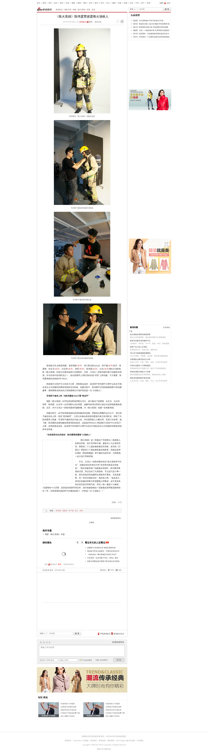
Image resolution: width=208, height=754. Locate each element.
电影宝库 (67, 10)
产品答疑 (140, 741)
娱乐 (56, 3)
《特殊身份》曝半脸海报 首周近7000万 (101, 554)
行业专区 (166, 327)
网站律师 (110, 741)
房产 (143, 3)
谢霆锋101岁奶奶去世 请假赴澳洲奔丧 (101, 548)
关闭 (120, 570)
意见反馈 (46, 570)
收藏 (125, 3)
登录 (59, 564)
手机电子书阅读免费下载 (70, 713)
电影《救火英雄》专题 (81, 10)
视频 (73, 3)
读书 (90, 3)
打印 (112, 570)
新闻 (44, 3)
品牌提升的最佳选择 (68, 707)
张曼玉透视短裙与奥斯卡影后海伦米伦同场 (103, 561)
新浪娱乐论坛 (119, 634)
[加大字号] (122, 21)
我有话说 (98, 22)
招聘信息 (102, 741)
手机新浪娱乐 (105, 634)
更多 (148, 3)
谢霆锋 (64, 511)
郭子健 (71, 511)
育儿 (108, 3)
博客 (85, 3)
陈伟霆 (58, 511)
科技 (67, 3)
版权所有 (107, 749)
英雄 (81, 511)
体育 (50, 3)
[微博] (79, 366)
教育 (96, 3)
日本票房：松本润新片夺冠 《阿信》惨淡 (102, 558)
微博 (79, 3)
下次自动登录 (87, 660)
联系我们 (93, 741)
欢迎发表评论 (116, 518)
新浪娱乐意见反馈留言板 (91, 736)
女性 (131, 3)
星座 (119, 3)
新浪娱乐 (59, 10)
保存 (104, 570)
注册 (161, 3)
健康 (114, 3)
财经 (61, 3)
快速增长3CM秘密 (68, 704)
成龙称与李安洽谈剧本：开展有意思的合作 (103, 551)
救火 (76, 511)
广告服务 (85, 741)
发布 (119, 660)
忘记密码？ (104, 660)
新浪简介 (68, 741)
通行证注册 (130, 741)
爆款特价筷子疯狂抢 (68, 710)
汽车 (137, 3)
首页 (38, 3)
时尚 (102, 3)
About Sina (77, 741)
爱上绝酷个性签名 (68, 716)
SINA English (120, 741)
